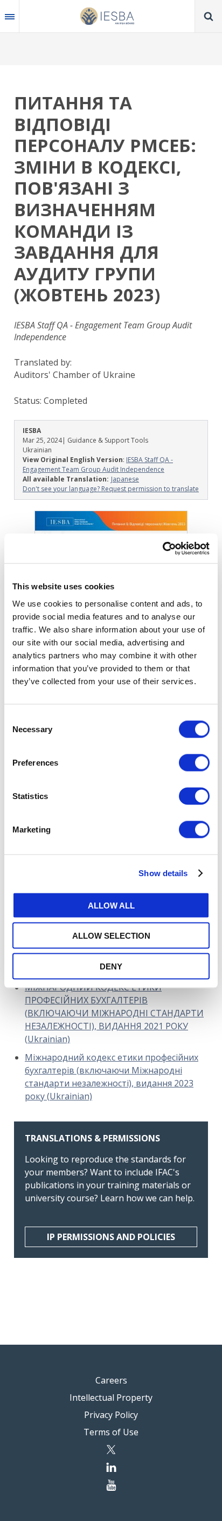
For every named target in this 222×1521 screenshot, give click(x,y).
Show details (163, 873)
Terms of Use (111, 1432)
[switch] (194, 762)
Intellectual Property (111, 1397)
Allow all (111, 905)
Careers (111, 1380)
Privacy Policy (111, 1415)
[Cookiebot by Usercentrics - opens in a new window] (162, 548)
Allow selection (111, 935)
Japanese (125, 479)
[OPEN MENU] (9, 16)
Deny (111, 966)
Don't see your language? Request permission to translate (111, 488)
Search (208, 16)
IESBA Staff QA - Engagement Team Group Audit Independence (98, 464)
